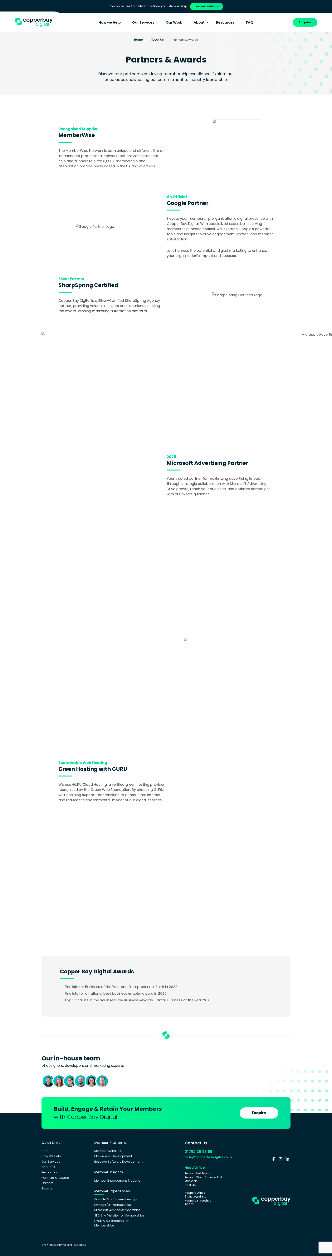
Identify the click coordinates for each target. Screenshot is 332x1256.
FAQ (249, 22)
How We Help (51, 1156)
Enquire (305, 22)
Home (138, 40)
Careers (47, 1183)
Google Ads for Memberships (116, 1199)
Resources (225, 22)
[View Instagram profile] (280, 1159)
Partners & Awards (55, 1177)
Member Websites (107, 1151)
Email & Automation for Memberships (111, 1223)
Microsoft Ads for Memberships (117, 1210)
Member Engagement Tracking (117, 1180)
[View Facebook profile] (274, 1159)
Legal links (80, 1245)
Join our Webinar (206, 6)
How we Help (110, 22)
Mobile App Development (113, 1156)
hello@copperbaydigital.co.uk (208, 1157)
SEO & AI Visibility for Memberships (119, 1215)
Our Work (174, 22)
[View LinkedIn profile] (287, 1159)
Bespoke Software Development (118, 1161)
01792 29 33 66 (198, 1151)
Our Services (143, 22)
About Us (157, 40)
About (199, 22)
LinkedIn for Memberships (113, 1205)
